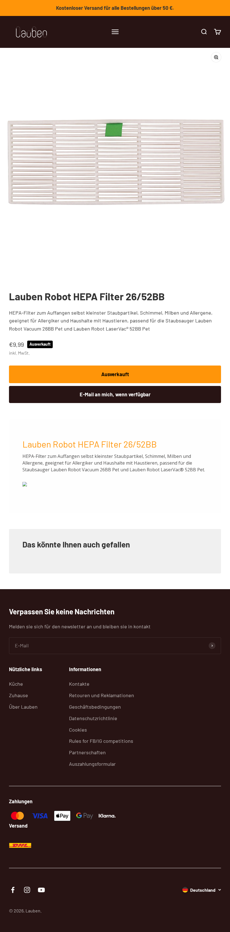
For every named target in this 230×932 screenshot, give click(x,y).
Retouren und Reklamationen (101, 695)
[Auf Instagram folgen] (27, 890)
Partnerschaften (87, 752)
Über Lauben (23, 707)
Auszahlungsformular (92, 764)
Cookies (78, 730)
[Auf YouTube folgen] (41, 890)
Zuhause (18, 695)
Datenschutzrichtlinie (93, 718)
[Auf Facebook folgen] (13, 890)
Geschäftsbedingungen (95, 707)
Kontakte (79, 684)
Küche (16, 684)
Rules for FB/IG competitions (101, 741)
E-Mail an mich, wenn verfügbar (115, 394)
